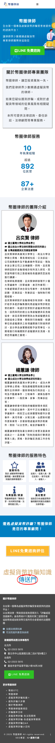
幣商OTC (13, 690)
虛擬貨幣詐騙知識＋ (19, 697)
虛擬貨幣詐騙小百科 (19, 726)
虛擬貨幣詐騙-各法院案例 (22, 716)
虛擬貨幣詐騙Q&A (18, 723)
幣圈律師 (13, 694)
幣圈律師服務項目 (18, 708)
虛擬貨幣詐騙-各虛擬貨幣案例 (24, 719)
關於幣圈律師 (15, 705)
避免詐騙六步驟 (16, 701)
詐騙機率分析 (15, 712)
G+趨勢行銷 (33, 738)
